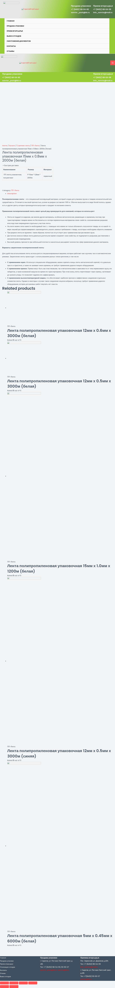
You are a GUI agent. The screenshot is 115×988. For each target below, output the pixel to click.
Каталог (12, 145)
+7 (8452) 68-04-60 (80, 9)
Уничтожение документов (19, 41)
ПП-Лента (35, 145)
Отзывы (10, 51)
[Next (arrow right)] (13, 986)
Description (12, 193)
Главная (10, 21)
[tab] (60, 193)
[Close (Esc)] (4, 983)
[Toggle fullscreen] (23, 983)
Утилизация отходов (7, 967)
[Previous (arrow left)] (4, 986)
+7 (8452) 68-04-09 (102, 9)
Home (4, 145)
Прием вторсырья (15, 31)
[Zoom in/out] (32, 983)
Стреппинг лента (23, 145)
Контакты (11, 46)
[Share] (13, 983)
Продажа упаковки (15, 26)
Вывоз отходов (14, 36)
